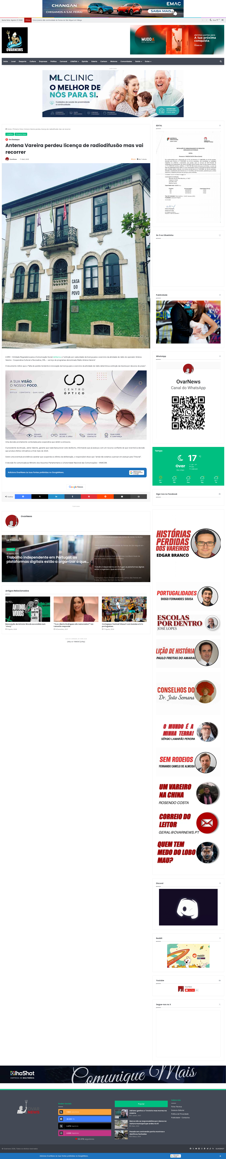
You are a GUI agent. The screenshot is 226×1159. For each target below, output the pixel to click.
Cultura (33, 61)
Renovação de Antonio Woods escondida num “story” (25, 625)
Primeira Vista (18, 129)
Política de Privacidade (180, 1114)
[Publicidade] (188, 343)
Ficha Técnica (176, 1107)
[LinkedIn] (56, 496)
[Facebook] (23, 496)
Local (13, 61)
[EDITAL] (188, 176)
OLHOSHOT (220, 1149)
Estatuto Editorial (177, 1110)
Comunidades (126, 61)
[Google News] (76, 487)
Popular (141, 1104)
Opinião (85, 61)
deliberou (57, 357)
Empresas (43, 61)
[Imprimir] (138, 496)
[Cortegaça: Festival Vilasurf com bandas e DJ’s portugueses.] (124, 609)
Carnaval (63, 61)
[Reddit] (105, 496)
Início (5, 61)
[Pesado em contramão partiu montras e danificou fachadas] (121, 1134)
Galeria (94, 61)
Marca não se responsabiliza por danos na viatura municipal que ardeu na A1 (147, 1122)
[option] (76, 558)
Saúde (137, 61)
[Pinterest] (89, 496)
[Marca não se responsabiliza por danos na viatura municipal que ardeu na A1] (121, 1124)
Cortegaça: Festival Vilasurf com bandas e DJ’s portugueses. (122, 625)
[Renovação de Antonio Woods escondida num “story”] (27, 609)
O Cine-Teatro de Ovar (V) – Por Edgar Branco (49, 20)
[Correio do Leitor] (188, 823)
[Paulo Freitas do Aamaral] (188, 653)
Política (53, 61)
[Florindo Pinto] (188, 853)
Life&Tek (73, 61)
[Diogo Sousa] (188, 596)
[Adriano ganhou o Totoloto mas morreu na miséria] (121, 1113)
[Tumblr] (73, 496)
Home (9, 129)
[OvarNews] (15, 40)
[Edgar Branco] (188, 546)
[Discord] (188, 907)
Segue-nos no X (163, 1004)
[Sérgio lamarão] (188, 731)
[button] (113, 1156)
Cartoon (103, 61)
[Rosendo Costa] (188, 793)
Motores (113, 61)
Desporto (22, 61)
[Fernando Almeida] (188, 762)
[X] (39, 496)
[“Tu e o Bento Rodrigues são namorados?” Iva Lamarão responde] (76, 609)
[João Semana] (188, 693)
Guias (147, 61)
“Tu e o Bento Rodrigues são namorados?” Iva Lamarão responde (73, 625)
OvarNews (13, 159)
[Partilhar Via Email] (122, 496)
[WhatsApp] (188, 400)
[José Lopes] (188, 625)
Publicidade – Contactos (180, 1118)
